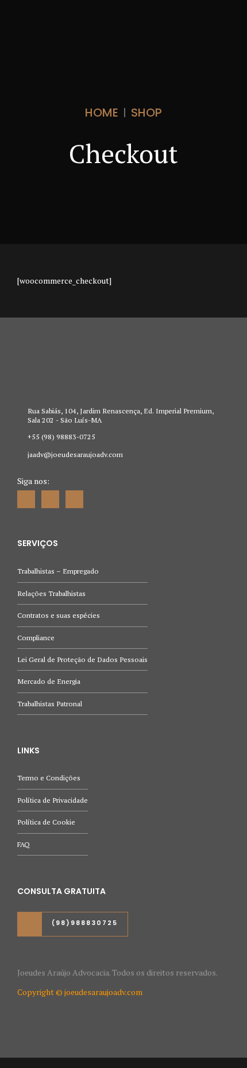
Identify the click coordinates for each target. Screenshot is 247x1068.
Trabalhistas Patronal (49, 704)
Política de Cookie (46, 822)
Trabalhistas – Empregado (58, 571)
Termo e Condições (48, 778)
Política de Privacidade (52, 800)
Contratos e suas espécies (58, 615)
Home (101, 113)
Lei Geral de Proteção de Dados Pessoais (82, 659)
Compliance (36, 638)
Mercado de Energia (48, 681)
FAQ (23, 844)
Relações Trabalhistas (51, 593)
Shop (146, 113)
